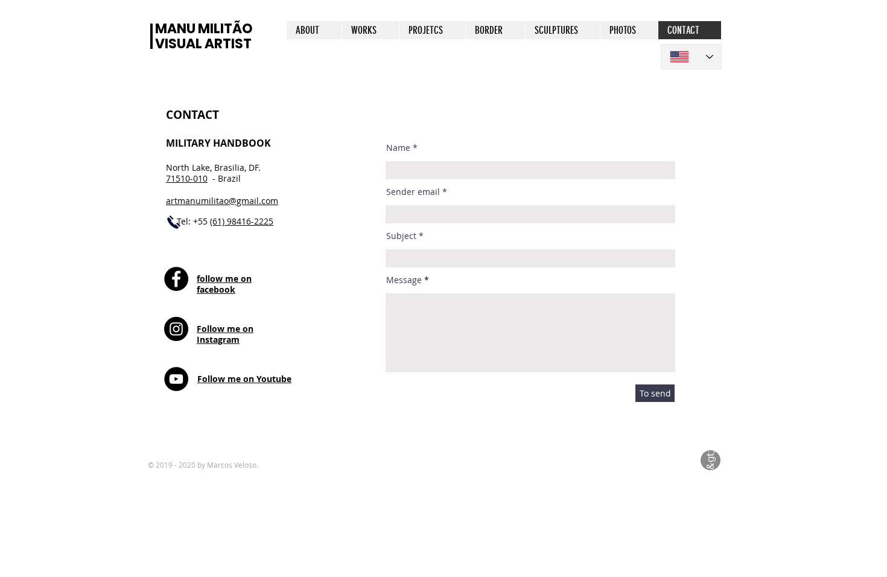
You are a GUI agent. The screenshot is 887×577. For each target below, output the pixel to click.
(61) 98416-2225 (241, 221)
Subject (401, 236)
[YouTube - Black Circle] (176, 379)
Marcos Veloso (231, 465)
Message (404, 280)
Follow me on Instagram (225, 334)
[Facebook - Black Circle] (176, 279)
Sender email (413, 192)
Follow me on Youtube (244, 378)
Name (398, 148)
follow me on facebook (224, 284)
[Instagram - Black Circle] (176, 329)
